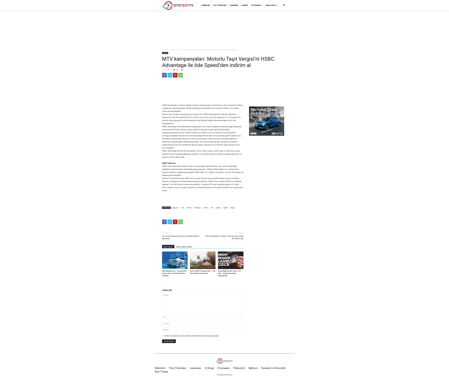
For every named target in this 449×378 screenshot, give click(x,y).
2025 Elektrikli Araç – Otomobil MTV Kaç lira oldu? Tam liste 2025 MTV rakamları (174, 273)
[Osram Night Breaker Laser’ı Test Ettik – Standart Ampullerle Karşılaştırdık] (230, 260)
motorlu (205, 208)
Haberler (174, 50)
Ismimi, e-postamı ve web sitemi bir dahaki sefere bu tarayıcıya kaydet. (192, 336)
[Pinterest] (175, 75)
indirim (189, 208)
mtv (212, 208)
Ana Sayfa (165, 50)
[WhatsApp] (180, 75)
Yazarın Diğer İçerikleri (184, 247)
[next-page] (167, 280)
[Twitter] (169, 75)
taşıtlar (225, 208)
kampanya (197, 208)
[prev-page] (163, 280)
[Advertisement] (224, 29)
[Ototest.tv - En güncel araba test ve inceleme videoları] (178, 5)
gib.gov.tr (175, 208)
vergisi (232, 208)
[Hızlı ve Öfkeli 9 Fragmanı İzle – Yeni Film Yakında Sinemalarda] (202, 260)
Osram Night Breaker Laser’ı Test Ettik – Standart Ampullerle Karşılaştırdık (229, 273)
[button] (284, 5)
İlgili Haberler (168, 247)
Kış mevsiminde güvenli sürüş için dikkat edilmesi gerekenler (180, 237)
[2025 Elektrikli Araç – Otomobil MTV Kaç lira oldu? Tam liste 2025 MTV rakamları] (175, 260)
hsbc (182, 208)
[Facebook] (164, 75)
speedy (218, 208)
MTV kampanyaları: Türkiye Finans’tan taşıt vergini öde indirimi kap (224, 237)
